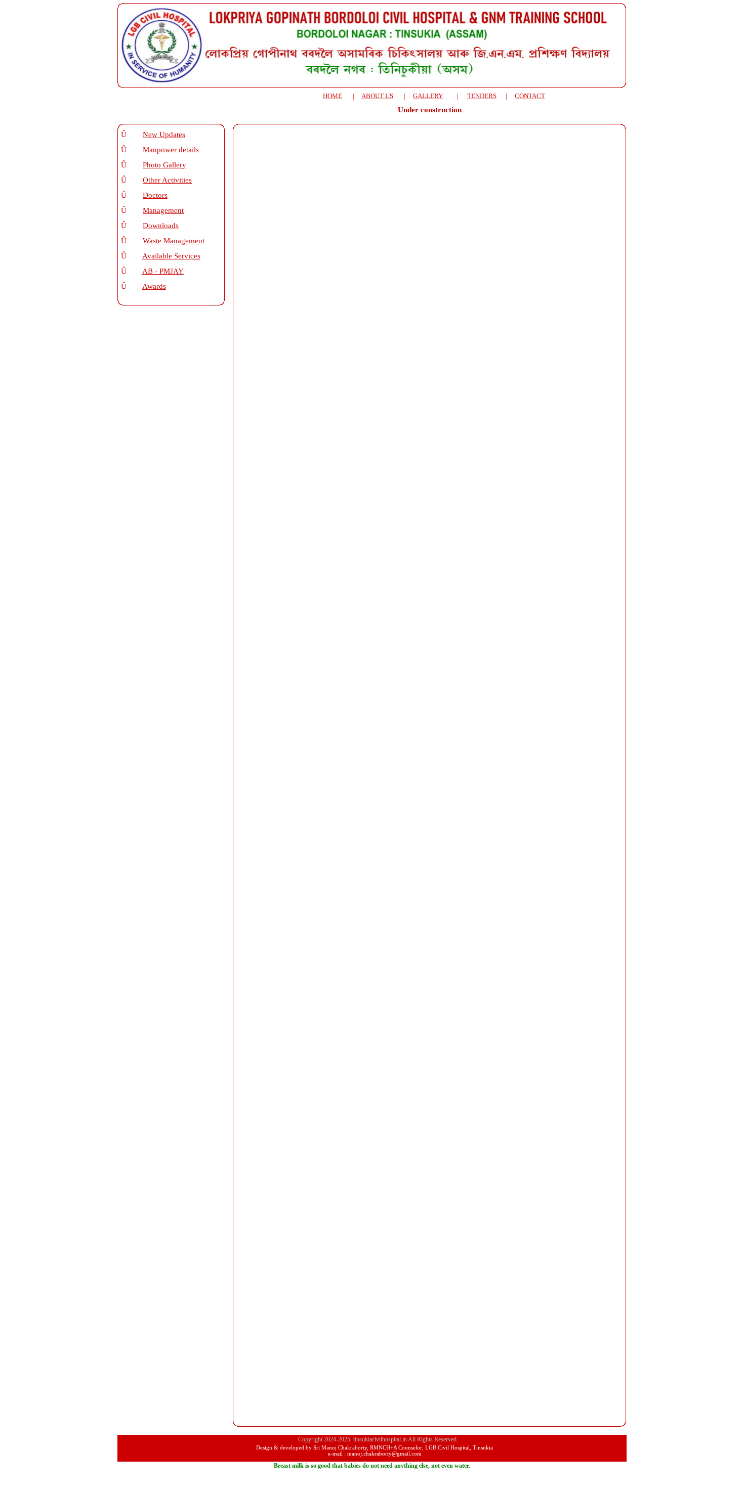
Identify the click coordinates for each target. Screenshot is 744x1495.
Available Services (171, 256)
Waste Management (173, 241)
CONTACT (530, 96)
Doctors (155, 195)
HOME (332, 96)
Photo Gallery (164, 165)
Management (163, 210)
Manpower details (171, 150)
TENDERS (482, 96)
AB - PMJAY (163, 271)
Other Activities (167, 180)
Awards (154, 286)
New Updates (164, 134)
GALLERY (428, 96)
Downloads (161, 226)
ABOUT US (377, 96)
